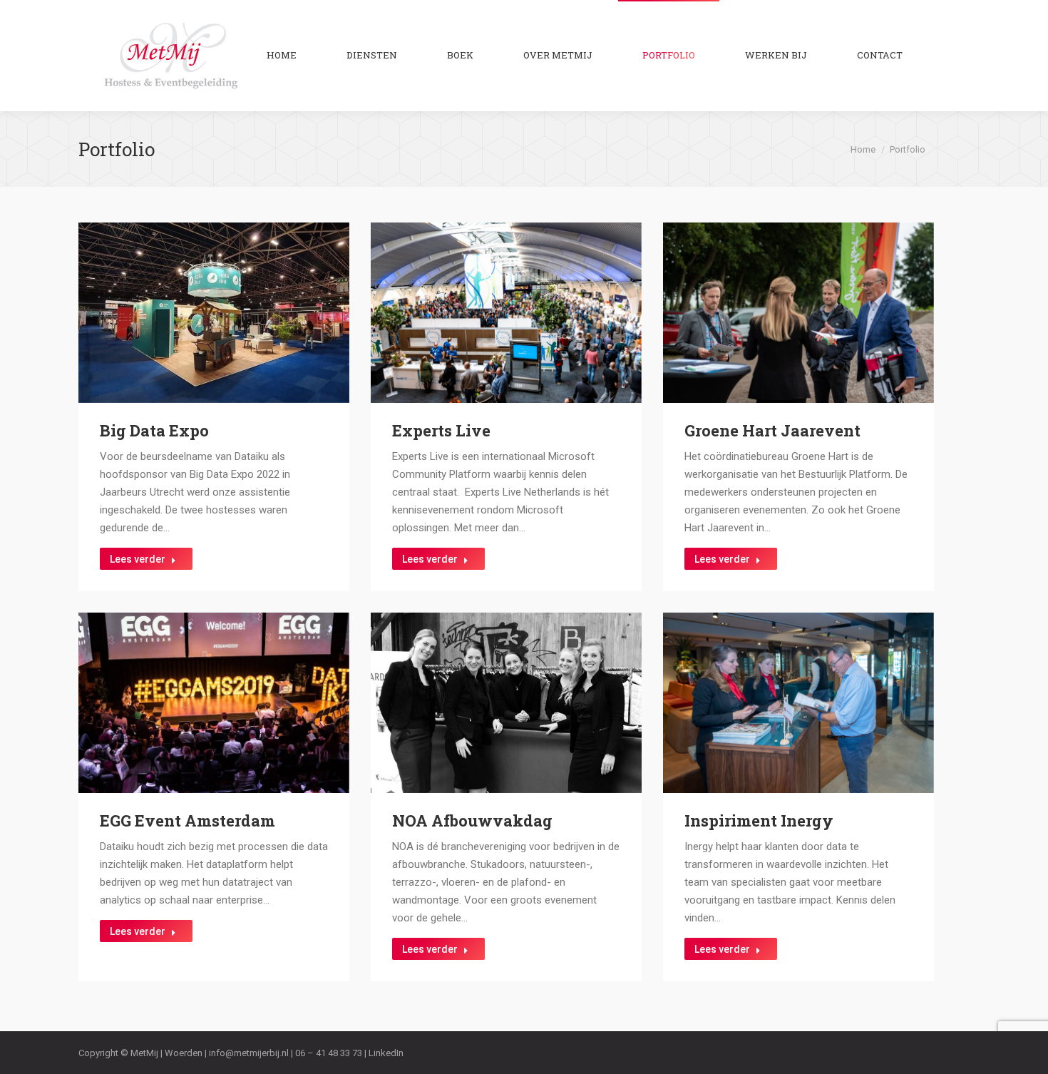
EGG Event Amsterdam (187, 820)
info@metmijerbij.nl (249, 1053)
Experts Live (441, 430)
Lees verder (137, 559)
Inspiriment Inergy (758, 820)
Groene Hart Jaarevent (772, 430)
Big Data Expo (154, 430)
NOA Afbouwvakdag (472, 820)
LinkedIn (386, 1053)
